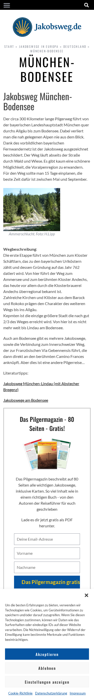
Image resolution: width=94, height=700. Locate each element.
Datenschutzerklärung (51, 693)
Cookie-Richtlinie (20, 693)
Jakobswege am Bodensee (25, 400)
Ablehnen (47, 668)
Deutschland (74, 46)
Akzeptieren (47, 654)
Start (9, 46)
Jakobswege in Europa (39, 46)
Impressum (78, 693)
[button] (86, 595)
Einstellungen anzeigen (47, 682)
